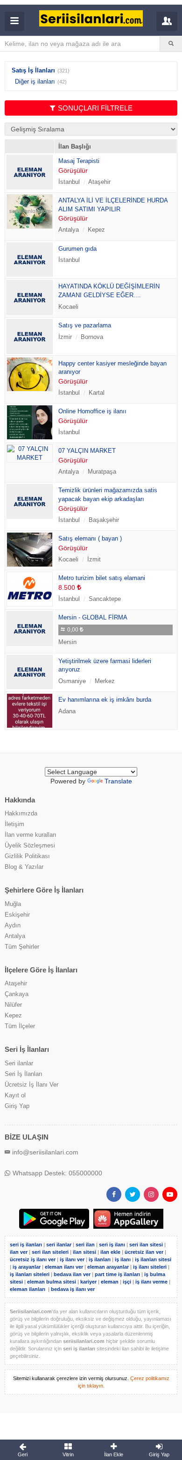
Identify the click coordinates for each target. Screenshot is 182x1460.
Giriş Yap (17, 1105)
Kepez (13, 1015)
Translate (118, 781)
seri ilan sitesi (146, 1244)
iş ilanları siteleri (29, 1274)
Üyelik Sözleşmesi (30, 845)
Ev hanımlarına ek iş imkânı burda (104, 699)
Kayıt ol (15, 1095)
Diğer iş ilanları (35, 81)
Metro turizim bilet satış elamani (101, 577)
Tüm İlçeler (20, 1026)
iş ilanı (123, 1259)
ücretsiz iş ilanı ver (33, 1259)
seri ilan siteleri (50, 1252)
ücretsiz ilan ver (144, 1252)
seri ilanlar (58, 1244)
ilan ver (19, 1252)
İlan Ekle (113, 1454)
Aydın (13, 925)
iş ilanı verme (152, 1281)
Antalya (15, 935)
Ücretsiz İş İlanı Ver (31, 1084)
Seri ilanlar (19, 1063)
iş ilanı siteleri (150, 1267)
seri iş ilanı (112, 1244)
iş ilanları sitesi (153, 1259)
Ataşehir (16, 983)
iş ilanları (100, 1259)
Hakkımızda (21, 813)
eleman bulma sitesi (51, 1281)
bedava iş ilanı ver (73, 1289)
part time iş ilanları (117, 1274)
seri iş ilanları (26, 1244)
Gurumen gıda (77, 248)
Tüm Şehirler (22, 946)
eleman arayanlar (108, 1267)
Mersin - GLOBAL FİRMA (92, 617)
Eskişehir (17, 914)
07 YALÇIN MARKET (87, 450)
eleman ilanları (27, 1289)
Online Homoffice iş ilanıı (92, 411)
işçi (127, 1281)
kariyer (88, 1281)
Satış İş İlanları (33, 70)
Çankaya (16, 994)
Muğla (13, 903)
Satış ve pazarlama (84, 325)
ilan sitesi (84, 1252)
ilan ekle (110, 1252)
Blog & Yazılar (24, 866)
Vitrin (68, 1454)
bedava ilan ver (72, 1274)
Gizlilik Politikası (27, 856)
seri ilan (85, 1244)
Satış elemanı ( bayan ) (90, 538)
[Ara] (171, 44)
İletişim (14, 824)
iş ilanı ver (72, 1259)
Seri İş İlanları (23, 1073)
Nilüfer (13, 1004)
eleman (110, 1281)
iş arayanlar (27, 1267)
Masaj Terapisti (78, 160)
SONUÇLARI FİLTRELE (95, 108)
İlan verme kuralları (30, 834)
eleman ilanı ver (64, 1267)
